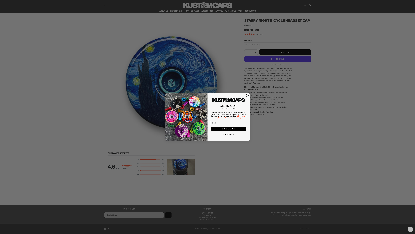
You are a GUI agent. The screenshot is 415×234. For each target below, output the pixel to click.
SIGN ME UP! (228, 129)
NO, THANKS (228, 134)
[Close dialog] (247, 95)
